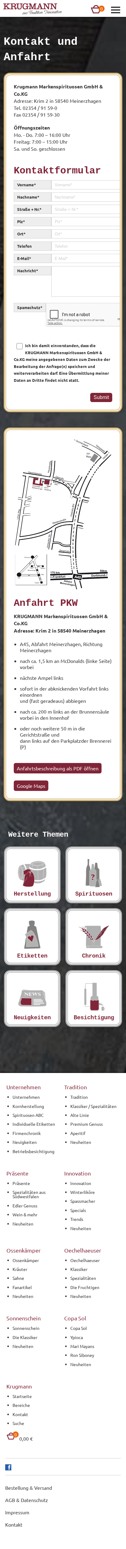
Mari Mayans (82, 1346)
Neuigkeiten (25, 1142)
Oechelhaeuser (85, 1260)
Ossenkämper (26, 1260)
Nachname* (28, 196)
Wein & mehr (25, 1214)
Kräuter (20, 1269)
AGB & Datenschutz (26, 1500)
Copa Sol (78, 1328)
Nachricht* (27, 270)
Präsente (21, 1183)
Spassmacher (82, 1201)
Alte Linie (79, 1115)
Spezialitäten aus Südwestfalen (29, 1194)
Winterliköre (82, 1192)
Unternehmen (26, 1097)
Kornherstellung (28, 1106)
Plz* (21, 221)
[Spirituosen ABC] (94, 875)
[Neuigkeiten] (32, 998)
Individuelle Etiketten (34, 1124)
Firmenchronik (27, 1133)
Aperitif (77, 1133)
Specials (78, 1210)
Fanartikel (22, 1287)
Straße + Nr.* (29, 209)
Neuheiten (80, 1142)
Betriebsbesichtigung (33, 1151)
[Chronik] (94, 936)
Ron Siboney (82, 1355)
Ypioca (76, 1337)
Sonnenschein (26, 1328)
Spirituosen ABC (28, 1115)
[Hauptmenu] (115, 10)
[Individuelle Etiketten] (32, 936)
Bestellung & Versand (28, 1488)
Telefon (24, 246)
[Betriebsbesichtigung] (94, 998)
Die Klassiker (25, 1337)
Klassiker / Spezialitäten (93, 1106)
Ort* (21, 233)
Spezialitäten (83, 1278)
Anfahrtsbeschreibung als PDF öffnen (57, 768)
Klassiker (78, 1269)
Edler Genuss (25, 1205)
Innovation (80, 1183)
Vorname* (26, 184)
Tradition (79, 1097)
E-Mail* (24, 258)
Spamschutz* (30, 307)
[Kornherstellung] (32, 875)
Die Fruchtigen (84, 1287)
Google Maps (31, 786)
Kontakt (20, 1414)
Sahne (18, 1278)
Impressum (17, 1512)
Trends (76, 1219)
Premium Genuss (86, 1124)
